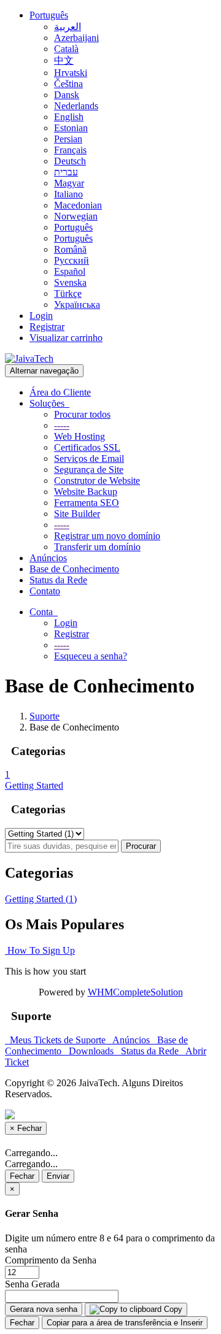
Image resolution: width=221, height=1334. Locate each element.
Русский (71, 260)
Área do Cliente (60, 392)
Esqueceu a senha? (90, 656)
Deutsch (70, 161)
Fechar (22, 1176)
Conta (43, 612)
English (68, 117)
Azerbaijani (76, 38)
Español (69, 271)
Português (48, 15)
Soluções (49, 403)
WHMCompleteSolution (135, 992)
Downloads (90, 1051)
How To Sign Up (40, 950)
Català (66, 49)
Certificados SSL (87, 447)
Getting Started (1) (41, 899)
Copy (171, 1309)
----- (61, 425)
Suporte (44, 716)
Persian (68, 139)
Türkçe (68, 293)
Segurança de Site (88, 469)
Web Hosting (79, 436)
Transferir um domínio (97, 547)
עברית (66, 172)
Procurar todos (82, 414)
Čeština (68, 84)
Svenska (70, 282)
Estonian (71, 128)
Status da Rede (58, 580)
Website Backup (85, 491)
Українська (77, 304)
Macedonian (78, 205)
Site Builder (77, 513)
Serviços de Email (89, 458)
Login (41, 315)
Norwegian (76, 216)
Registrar (46, 326)
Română (70, 249)
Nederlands (76, 106)
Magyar (69, 183)
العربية (67, 26)
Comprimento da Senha (50, 1260)
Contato (44, 591)
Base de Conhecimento (74, 569)
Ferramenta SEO (86, 502)
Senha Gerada (32, 1284)
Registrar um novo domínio (107, 536)
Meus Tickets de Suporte (56, 1040)
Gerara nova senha (43, 1309)
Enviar (58, 1176)
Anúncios (48, 558)
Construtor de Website (97, 480)
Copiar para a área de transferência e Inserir (125, 1322)
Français (70, 150)
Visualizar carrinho (66, 337)
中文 (64, 60)
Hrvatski (70, 72)
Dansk (66, 95)
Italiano (68, 194)
